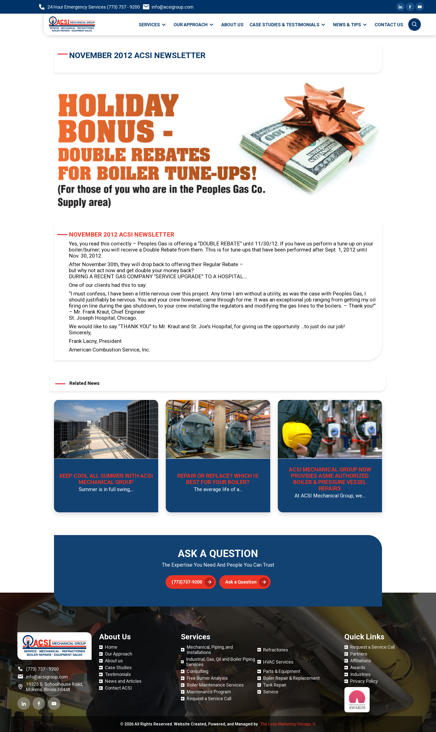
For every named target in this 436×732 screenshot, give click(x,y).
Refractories (275, 649)
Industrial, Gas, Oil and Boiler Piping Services (220, 662)
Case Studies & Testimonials (284, 24)
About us (232, 24)
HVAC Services (278, 662)
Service (270, 691)
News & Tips (347, 24)
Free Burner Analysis (207, 678)
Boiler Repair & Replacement (291, 678)
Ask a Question (241, 582)
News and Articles (123, 681)
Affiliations (360, 660)
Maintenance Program (209, 691)
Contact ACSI (118, 688)
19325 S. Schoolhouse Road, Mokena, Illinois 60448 (54, 686)
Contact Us (389, 24)
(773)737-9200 (187, 582)
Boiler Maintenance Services (215, 685)
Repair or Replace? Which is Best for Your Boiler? (217, 479)
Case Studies (118, 667)
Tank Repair (274, 685)
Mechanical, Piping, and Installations (210, 649)
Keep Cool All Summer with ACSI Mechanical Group (106, 479)
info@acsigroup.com (173, 7)
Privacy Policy (364, 681)
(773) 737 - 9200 (42, 669)
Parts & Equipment (281, 671)
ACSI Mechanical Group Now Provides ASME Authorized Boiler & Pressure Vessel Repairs (330, 479)
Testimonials (118, 674)
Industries (360, 674)
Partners (358, 654)
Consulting (197, 671)
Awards (357, 667)
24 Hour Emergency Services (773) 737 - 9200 (93, 7)
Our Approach (191, 24)
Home (111, 647)
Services (149, 24)
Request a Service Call (209, 698)
